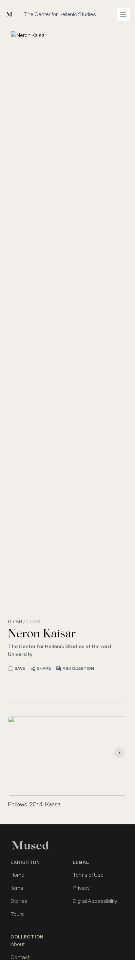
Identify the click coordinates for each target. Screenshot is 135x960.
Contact (19, 957)
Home (17, 875)
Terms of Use (88, 875)
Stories (18, 901)
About (17, 944)
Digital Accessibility (95, 901)
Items (16, 888)
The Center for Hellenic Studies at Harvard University (59, 650)
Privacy (81, 888)
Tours (17, 914)
